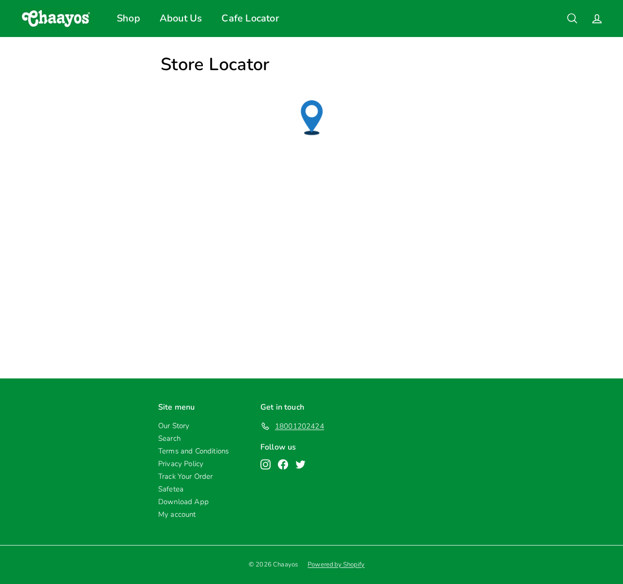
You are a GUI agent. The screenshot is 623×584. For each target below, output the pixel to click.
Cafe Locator (249, 18)
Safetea (170, 489)
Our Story (173, 426)
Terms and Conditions (193, 451)
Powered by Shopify (336, 564)
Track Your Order (185, 476)
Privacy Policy (180, 464)
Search (169, 438)
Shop (128, 18)
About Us (181, 18)
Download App (183, 502)
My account (177, 514)
